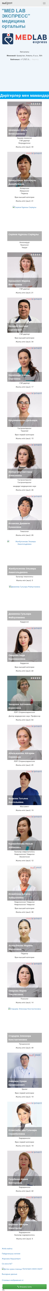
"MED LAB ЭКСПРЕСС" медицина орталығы (16, 18)
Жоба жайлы (7, 1248)
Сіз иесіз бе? (7, 1263)
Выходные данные (9, 1274)
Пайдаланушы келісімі (11, 1253)
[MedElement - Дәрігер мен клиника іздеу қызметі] (7, 3)
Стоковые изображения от (12, 1280)
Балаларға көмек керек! (32, 1268)
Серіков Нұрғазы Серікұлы (24, 234)
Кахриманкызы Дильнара (23, 420)
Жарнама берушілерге (11, 1258)
